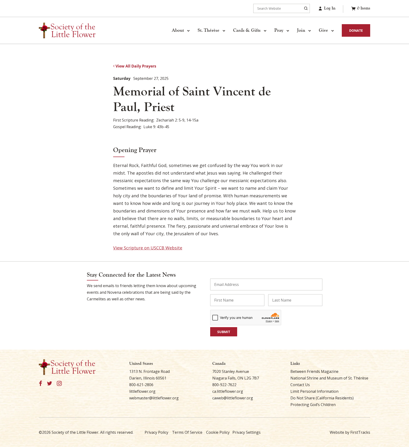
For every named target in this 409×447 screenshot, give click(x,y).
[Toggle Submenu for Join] (309, 30)
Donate (356, 30)
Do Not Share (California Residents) (322, 398)
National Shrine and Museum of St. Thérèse (329, 378)
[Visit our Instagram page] (59, 384)
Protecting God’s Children (313, 404)
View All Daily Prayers (135, 66)
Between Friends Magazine (314, 371)
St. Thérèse (208, 30)
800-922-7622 (224, 384)
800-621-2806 (141, 384)
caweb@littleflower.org (232, 398)
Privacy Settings (246, 432)
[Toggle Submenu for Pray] (287, 30)
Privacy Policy (156, 432)
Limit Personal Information (314, 391)
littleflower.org (142, 391)
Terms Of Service (187, 432)
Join (301, 30)
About (178, 30)
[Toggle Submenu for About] (188, 30)
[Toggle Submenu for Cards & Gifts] (265, 30)
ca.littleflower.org (227, 391)
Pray (278, 30)
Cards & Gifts (247, 30)
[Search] (306, 8)
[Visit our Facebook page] (40, 384)
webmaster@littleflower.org (154, 398)
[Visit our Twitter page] (49, 384)
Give (323, 30)
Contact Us (300, 384)
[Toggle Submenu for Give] (332, 30)
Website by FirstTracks (350, 432)
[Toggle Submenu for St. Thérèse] (223, 30)
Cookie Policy (218, 432)
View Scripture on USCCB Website (147, 248)
